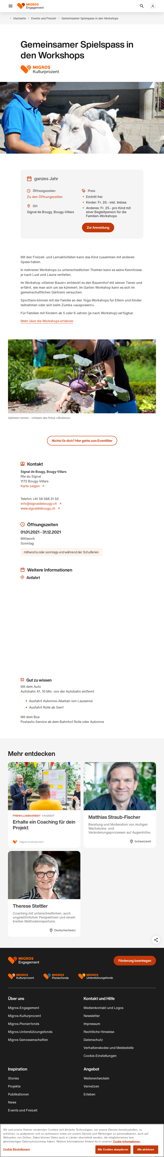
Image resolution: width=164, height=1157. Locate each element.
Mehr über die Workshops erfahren (47, 321)
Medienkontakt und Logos (103, 1007)
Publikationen (18, 1094)
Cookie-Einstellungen (16, 1149)
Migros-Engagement (23, 1007)
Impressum (92, 1023)
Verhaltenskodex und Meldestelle (109, 1047)
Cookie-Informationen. (127, 1141)
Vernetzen (91, 1086)
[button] (10, 6)
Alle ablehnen (145, 1149)
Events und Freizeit (22, 1110)
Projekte (14, 1086)
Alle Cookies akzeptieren (113, 1149)
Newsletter (92, 1015)
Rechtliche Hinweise (99, 1031)
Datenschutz (93, 1039)
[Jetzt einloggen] (153, 6)
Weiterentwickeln (96, 1078)
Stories (13, 1078)
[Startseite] (30, 6)
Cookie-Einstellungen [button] (100, 1055)
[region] (82, 1140)
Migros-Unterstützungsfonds (30, 1031)
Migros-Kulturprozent (24, 1015)
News (12, 1102)
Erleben (89, 1094)
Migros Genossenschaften (28, 1039)
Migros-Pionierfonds (23, 1023)
